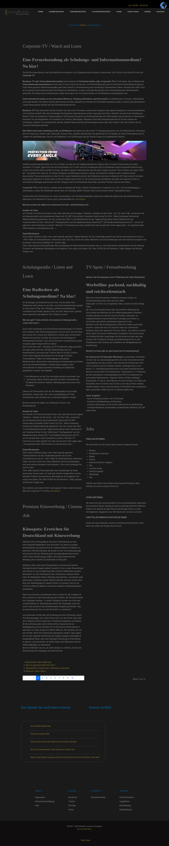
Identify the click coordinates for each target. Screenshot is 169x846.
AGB (37, 805)
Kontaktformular (98, 797)
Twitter (71, 801)
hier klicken (80, 199)
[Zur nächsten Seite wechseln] (77, 678)
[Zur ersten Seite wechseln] (25, 678)
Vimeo (71, 809)
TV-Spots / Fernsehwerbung (111, 267)
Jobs (90, 428)
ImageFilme (124, 801)
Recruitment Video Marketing (38, 662)
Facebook (72, 797)
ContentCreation (126, 797)
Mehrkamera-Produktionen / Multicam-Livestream (47, 668)
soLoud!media (85, 829)
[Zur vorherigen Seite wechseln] (29, 678)
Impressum (40, 797)
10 (72, 678)
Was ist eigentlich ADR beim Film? (40, 665)
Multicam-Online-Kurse (36, 671)
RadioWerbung (125, 809)
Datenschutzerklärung (44, 801)
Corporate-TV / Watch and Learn (52, 46)
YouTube (72, 805)
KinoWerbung (125, 805)
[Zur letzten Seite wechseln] (82, 678)
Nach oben (85, 840)
